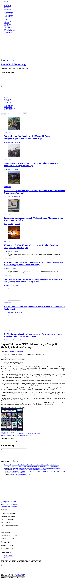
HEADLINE (7, 132)
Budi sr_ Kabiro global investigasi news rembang (17, 471)
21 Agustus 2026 (8, 169)
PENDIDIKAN (8, 12)
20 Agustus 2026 (8, 196)
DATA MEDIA (8, 17)
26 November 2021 (9, 312)
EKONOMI (7, 6)
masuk (9, 442)
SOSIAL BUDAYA (9, 15)
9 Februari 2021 (11, 351)
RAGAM (6, 7)
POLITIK (7, 10)
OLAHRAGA (8, 13)
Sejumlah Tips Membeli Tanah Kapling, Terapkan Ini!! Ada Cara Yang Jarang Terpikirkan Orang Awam (33, 280)
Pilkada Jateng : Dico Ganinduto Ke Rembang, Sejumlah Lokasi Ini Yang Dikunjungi (37, 466)
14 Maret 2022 (8, 285)
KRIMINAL (7, 9)
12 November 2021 (9, 340)
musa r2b (17, 142)
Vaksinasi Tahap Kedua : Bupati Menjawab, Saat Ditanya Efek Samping (20, 433)
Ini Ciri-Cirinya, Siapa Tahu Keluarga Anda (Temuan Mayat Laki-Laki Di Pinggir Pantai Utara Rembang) (33, 263)
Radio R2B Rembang (13, 64)
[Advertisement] (33, 46)
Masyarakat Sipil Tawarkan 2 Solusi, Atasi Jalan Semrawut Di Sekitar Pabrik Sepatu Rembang (31, 164)
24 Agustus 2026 (8, 142)
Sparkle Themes (20, 575)
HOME (6, 4)
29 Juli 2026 (7, 268)
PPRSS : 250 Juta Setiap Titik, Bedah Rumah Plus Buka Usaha (28, 469)
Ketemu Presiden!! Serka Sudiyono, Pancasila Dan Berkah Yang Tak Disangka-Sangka (36, 468)
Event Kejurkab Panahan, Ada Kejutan (23, 474)
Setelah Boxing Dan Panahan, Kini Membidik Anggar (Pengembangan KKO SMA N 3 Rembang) (27, 137)
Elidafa (6, 469)
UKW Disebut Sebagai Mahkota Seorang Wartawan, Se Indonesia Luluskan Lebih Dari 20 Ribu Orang (33, 335)
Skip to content (5, 1)
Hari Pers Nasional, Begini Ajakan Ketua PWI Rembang (16, 435)
